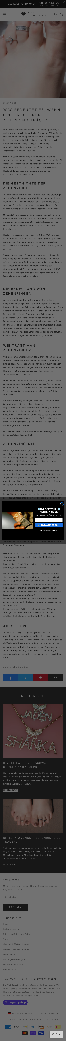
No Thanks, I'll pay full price (48, 530)
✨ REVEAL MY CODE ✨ (49, 524)
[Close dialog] (62, 503)
